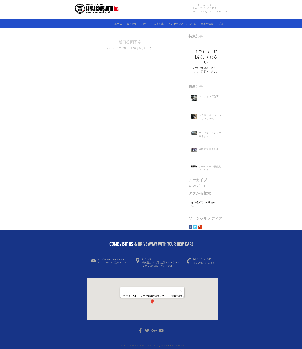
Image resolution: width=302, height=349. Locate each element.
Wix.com (179, 345)
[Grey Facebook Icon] (140, 330)
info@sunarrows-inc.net (214, 11)
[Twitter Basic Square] (195, 227)
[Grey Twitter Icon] (147, 330)
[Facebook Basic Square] (190, 227)
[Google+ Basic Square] (200, 227)
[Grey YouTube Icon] (161, 330)
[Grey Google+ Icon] (154, 330)
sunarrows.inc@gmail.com (112, 262)
